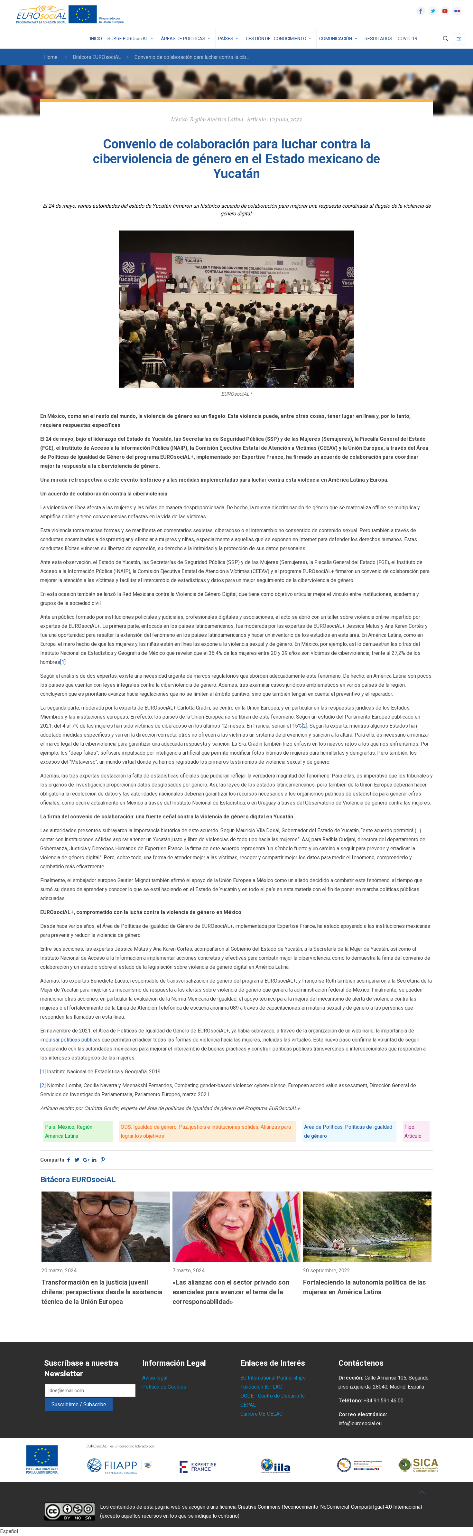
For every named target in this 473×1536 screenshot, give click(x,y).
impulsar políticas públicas (70, 1040)
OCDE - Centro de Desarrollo (272, 1396)
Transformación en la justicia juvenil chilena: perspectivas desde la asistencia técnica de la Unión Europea (102, 1291)
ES (459, 38)
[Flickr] (457, 10)
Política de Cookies (164, 1387)
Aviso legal (154, 1378)
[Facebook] (420, 10)
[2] (304, 726)
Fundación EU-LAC (261, 1387)
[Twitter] (432, 10)
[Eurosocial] (70, 14)
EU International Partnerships (273, 1378)
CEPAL (248, 1405)
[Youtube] (445, 10)
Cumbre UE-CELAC (261, 1414)
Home (51, 57)
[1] (63, 662)
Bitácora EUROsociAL (97, 57)
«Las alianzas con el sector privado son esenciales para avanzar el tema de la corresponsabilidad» (230, 1291)
